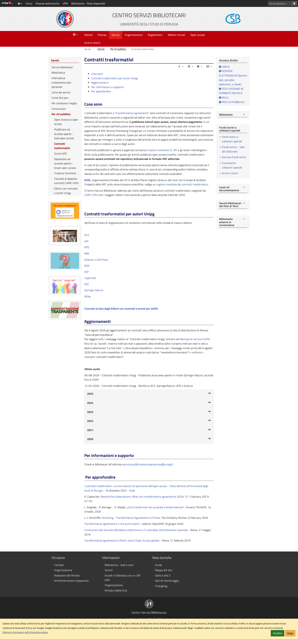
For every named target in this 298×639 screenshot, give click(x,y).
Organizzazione (134, 35)
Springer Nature (93, 290)
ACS (86, 235)
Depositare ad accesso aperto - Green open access (65, 163)
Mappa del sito (163, 570)
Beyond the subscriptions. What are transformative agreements (138, 496)
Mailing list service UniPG (195, 339)
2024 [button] (90, 403)
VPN (65, 3)
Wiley (87, 296)
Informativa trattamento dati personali (61, 82)
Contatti (59, 565)
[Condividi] (190, 66)
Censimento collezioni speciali (232, 165)
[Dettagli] (180, 66)
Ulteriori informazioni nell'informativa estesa (25, 632)
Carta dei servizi (61, 92)
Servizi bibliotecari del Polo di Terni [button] (230, 205)
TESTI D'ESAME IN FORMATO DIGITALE (231, 91)
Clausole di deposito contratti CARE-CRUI (66, 181)
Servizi (116, 35)
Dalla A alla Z (162, 575)
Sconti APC (60, 153)
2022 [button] (90, 421)
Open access (197, 35)
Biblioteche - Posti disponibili (88, 3)
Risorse (102, 35)
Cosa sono (97, 74)
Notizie (88, 35)
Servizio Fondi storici (234, 157)
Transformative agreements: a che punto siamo (111, 524)
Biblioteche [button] (226, 114)
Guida (158, 565)
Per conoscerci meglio (64, 103)
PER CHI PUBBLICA (232, 102)
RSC (86, 284)
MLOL (225, 97)
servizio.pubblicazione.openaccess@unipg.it (147, 464)
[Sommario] (208, 66)
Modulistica (58, 72)
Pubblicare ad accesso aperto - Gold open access (64, 133)
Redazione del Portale (67, 575)
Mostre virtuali (176, 35)
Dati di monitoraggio (167, 581)
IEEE (87, 266)
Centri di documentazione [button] (229, 189)
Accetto (277, 633)
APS (86, 247)
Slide (132, 490)
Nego (290, 633)
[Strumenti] (199, 66)
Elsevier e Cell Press (96, 260)
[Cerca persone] (294, 3)
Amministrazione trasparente (71, 581)
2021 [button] (90, 430)
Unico (29, 3)
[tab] (149, 394)
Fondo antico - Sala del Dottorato (233, 149)
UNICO (226, 67)
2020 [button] (90, 439)
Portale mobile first (116, 590)
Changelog (161, 586)
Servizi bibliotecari (62, 67)
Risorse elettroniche (47, 3)
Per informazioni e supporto (107, 87)
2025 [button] (90, 394)
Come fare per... (60, 98)
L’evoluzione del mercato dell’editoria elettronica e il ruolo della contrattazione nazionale (136, 530)
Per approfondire (101, 91)
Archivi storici (92, 43)
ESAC (87, 180)
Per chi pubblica (61, 114)
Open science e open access (66, 121)
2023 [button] (90, 412)
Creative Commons (65, 173)
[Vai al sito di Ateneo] (65, 19)
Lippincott (90, 278)
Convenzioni (59, 109)
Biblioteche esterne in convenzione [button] (226, 222)
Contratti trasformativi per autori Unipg (114, 78)
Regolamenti (155, 35)
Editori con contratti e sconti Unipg (66, 190)
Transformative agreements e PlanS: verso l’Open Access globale (122, 540)
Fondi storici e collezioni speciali (232, 139)
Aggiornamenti (100, 82)
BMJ (86, 253)
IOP (86, 272)
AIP (86, 241)
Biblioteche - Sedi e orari (119, 565)
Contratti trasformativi (62, 146)
